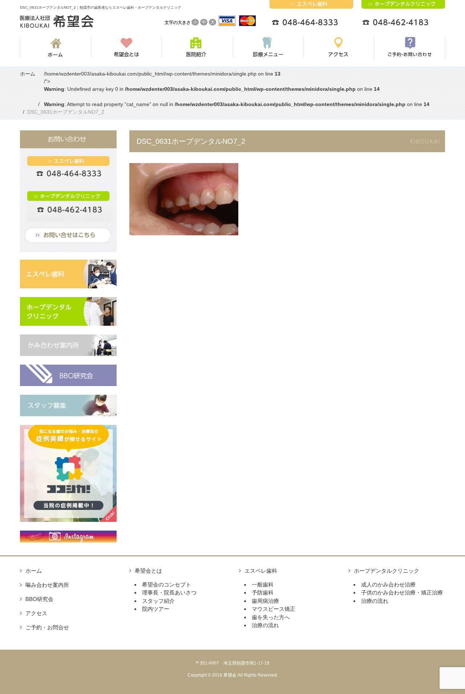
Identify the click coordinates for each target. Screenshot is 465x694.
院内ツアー (155, 609)
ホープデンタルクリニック (386, 571)
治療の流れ (265, 625)
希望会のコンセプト (166, 584)
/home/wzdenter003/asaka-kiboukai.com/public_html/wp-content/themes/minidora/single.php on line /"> (236, 89)
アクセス (36, 613)
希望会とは (148, 571)
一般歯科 (263, 584)
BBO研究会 (39, 599)
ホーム (33, 571)
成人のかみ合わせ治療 (388, 584)
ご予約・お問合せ (47, 627)
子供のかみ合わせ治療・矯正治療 (402, 592)
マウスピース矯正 (273, 609)
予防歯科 (263, 592)
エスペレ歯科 (260, 571)
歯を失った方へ (271, 617)
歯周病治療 (265, 601)
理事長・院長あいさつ (169, 592)
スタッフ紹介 (158, 601)
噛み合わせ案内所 (47, 585)
